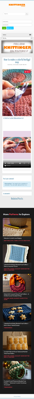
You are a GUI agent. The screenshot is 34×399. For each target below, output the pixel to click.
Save (28, 72)
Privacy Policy (17, 396)
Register (11, 28)
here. (26, 185)
